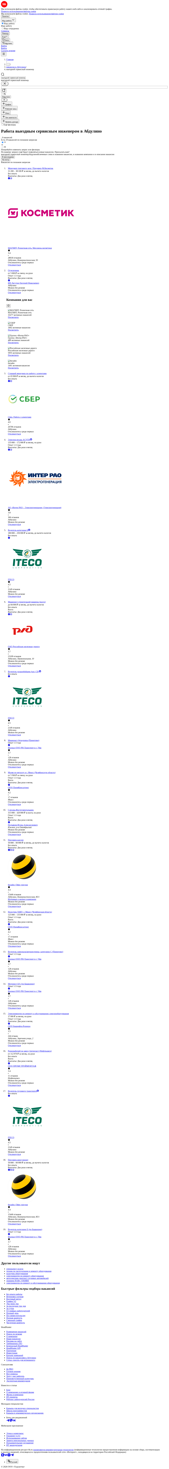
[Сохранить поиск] (3, 91)
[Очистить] (4, 84)
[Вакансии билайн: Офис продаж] (87, 867)
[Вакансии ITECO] (87, 558)
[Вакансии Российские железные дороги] (87, 630)
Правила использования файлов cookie (46, 14)
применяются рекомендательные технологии (53, 1450)
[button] (4, 46)
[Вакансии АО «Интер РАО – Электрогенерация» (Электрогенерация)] (87, 478)
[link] (5, 40)
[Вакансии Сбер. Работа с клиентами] (87, 399)
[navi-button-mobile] (3, 54)
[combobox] (13, 77)
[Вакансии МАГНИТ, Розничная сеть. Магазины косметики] (87, 213)
